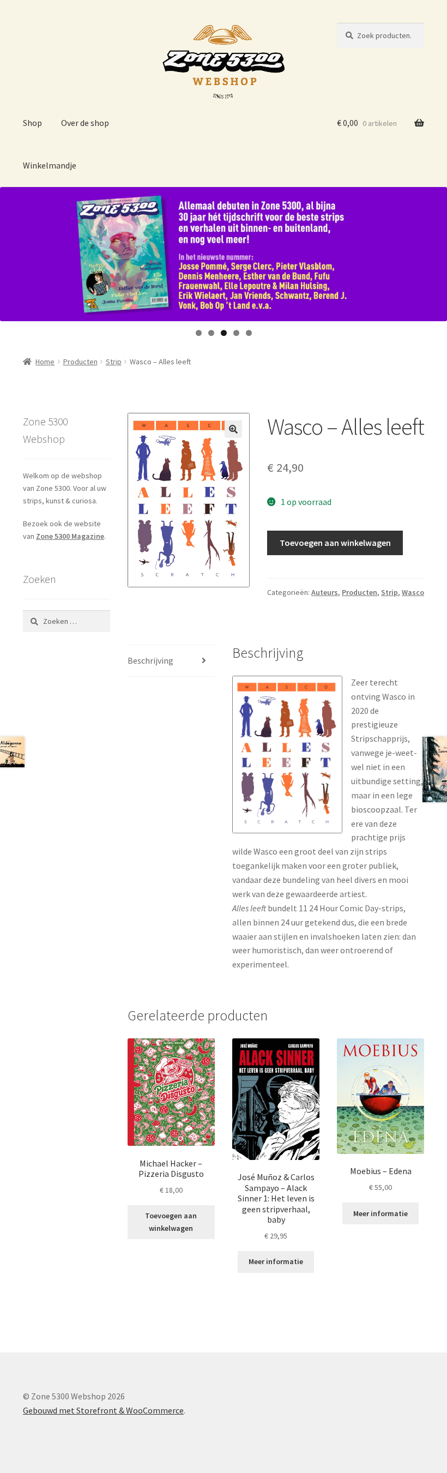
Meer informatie (276, 1261)
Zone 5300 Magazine (70, 536)
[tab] (171, 661)
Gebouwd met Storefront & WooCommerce (103, 1410)
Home (45, 361)
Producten (80, 361)
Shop (32, 122)
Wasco (413, 592)
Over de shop (85, 122)
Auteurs (324, 592)
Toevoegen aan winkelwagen (335, 542)
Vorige (13, 251)
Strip (114, 361)
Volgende (433, 251)
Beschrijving (150, 660)
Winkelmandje (49, 165)
